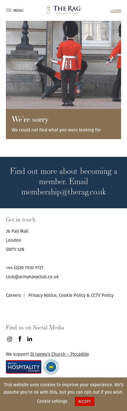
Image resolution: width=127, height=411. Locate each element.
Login (115, 11)
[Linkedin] (29, 339)
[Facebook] (19, 339)
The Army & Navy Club (64, 10)
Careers (13, 295)
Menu (16, 10)
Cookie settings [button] (52, 401)
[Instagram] (9, 339)
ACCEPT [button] (84, 401)
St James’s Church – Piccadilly (59, 354)
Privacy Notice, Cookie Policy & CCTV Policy (70, 295)
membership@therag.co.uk (63, 191)
